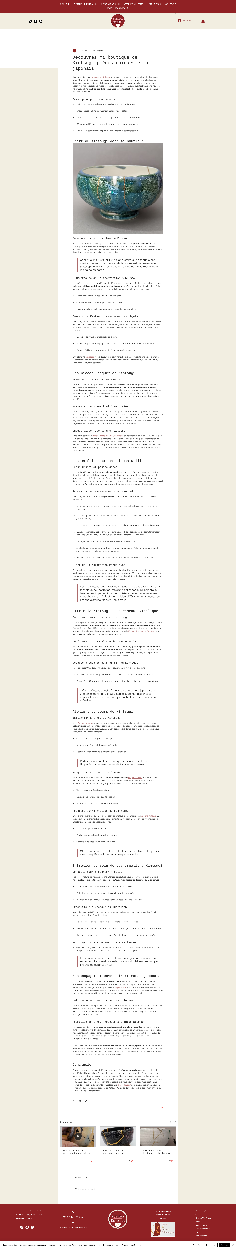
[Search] (175, 14)
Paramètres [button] (197, 1245)
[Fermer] (233, 1245)
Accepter (224, 1245)
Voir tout (172, 1122)
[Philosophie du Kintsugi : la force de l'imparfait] (158, 1136)
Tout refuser (210, 1245)
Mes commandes (203, 1228)
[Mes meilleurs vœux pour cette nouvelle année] (78, 1136)
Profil (197, 1221)
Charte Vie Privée (203, 1218)
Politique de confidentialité (132, 1245)
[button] (203, 21)
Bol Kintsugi (200, 1211)
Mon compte (201, 1225)
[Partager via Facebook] (74, 1101)
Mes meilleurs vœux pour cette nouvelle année (76, 1152)
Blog (197, 1232)
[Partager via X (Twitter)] (80, 1101)
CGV (197, 1214)
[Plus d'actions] (162, 50)
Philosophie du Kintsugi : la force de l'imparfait (156, 1152)
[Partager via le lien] (86, 1101)
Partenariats (201, 1236)
